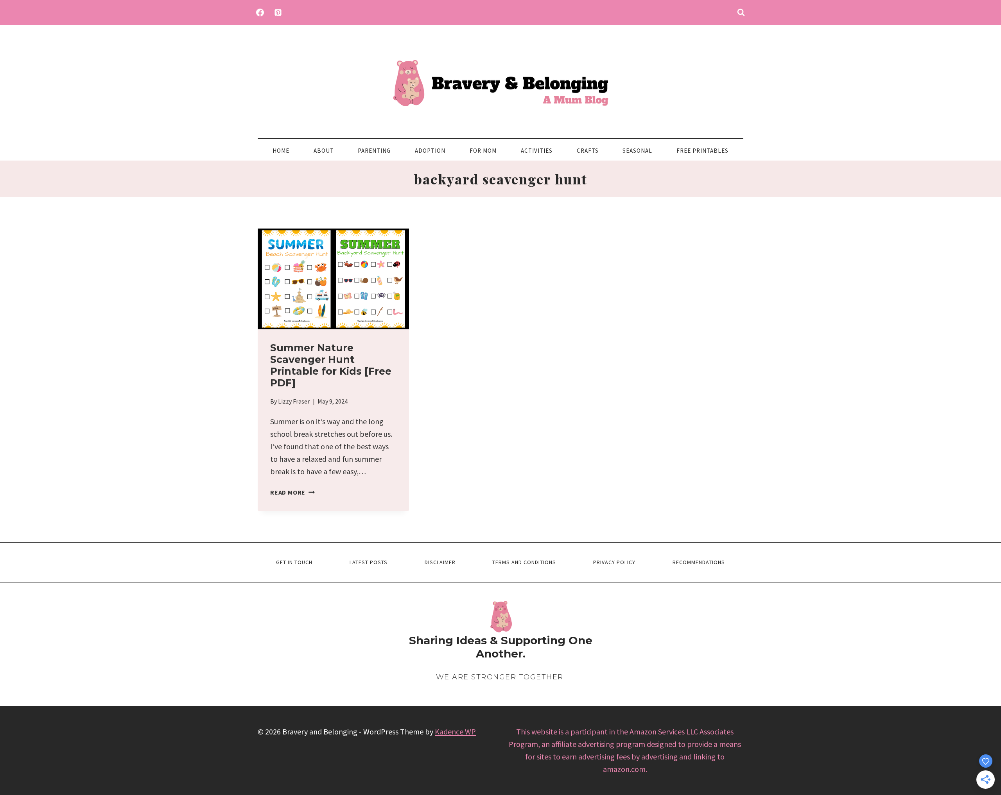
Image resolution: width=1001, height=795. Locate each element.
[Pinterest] (278, 12)
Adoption (430, 150)
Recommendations (699, 562)
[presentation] (333, 279)
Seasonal (637, 150)
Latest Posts (368, 562)
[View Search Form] (741, 12)
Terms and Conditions (524, 562)
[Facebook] (260, 12)
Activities (537, 150)
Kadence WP (455, 731)
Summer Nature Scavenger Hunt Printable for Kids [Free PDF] (330, 365)
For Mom (483, 150)
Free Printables (702, 150)
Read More (292, 492)
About (324, 150)
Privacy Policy (614, 562)
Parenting (374, 150)
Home (281, 150)
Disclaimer (440, 562)
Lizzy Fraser (294, 401)
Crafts (588, 150)
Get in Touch (294, 562)
